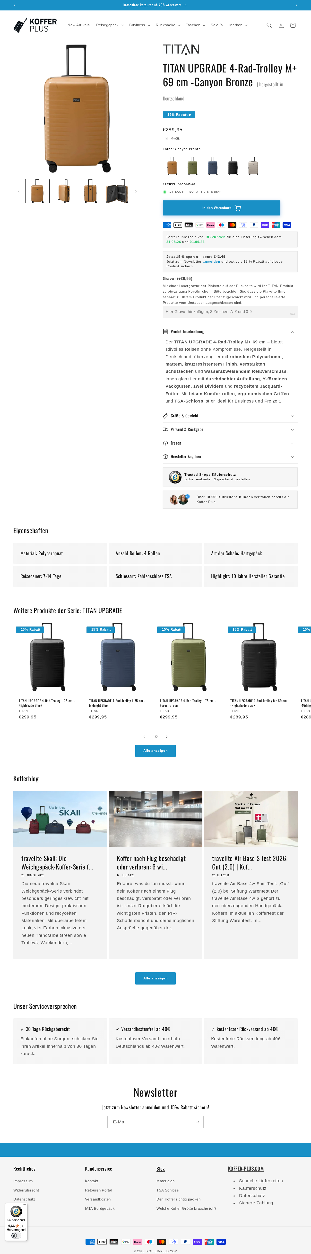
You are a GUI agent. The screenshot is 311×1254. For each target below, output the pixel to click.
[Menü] (24, 1206)
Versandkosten (98, 1199)
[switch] (16, 1235)
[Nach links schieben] (18, 191)
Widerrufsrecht (26, 1190)
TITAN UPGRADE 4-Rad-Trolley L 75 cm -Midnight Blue (117, 703)
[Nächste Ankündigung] (296, 5)
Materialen (165, 1181)
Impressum (23, 1181)
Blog (160, 1168)
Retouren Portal (98, 1190)
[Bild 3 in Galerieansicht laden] (90, 191)
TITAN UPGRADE (102, 610)
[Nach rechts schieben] (136, 191)
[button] (109, 25)
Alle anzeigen (155, 750)
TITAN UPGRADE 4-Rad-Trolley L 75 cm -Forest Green (188, 703)
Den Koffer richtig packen (178, 1199)
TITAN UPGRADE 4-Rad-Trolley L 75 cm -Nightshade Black (47, 703)
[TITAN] (181, 53)
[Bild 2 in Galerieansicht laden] (64, 191)
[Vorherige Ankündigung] (14, 5)
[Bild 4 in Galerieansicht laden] (117, 191)
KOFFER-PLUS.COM (162, 1251)
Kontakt (91, 1181)
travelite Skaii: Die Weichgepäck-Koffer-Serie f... (57, 862)
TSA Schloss (167, 1190)
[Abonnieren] (197, 1122)
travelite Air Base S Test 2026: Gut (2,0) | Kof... (249, 862)
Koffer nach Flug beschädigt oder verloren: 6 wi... (151, 862)
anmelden (212, 261)
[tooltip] (172, 166)
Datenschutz (24, 1199)
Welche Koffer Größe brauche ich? (186, 1208)
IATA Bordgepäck (100, 1208)
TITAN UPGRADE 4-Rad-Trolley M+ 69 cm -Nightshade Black (258, 703)
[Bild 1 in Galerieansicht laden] (37, 191)
